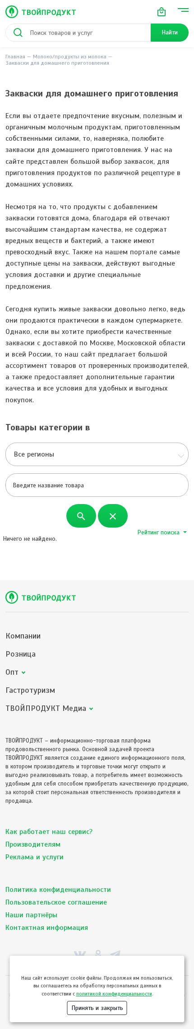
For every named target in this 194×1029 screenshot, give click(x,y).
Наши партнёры (31, 914)
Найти (170, 32)
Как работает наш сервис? (48, 831)
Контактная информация (46, 927)
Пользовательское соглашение (56, 902)
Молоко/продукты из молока (69, 56)
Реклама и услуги (34, 857)
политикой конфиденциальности (114, 994)
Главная (15, 56)
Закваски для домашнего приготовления (57, 63)
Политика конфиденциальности (58, 889)
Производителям (32, 844)
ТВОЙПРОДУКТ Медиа (45, 708)
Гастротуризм (30, 690)
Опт (11, 672)
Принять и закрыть (97, 1008)
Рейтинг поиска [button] (159, 532)
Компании (23, 636)
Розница (20, 654)
